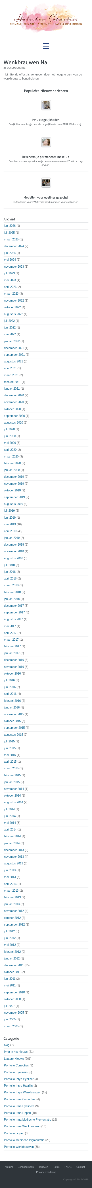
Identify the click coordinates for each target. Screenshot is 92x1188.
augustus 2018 (13, 558)
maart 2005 (11, 1026)
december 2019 (14, 476)
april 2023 (10, 287)
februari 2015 (12, 775)
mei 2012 (10, 944)
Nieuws (9, 1167)
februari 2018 (12, 592)
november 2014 (14, 789)
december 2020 (14, 395)
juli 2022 (9, 320)
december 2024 (14, 246)
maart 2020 (11, 456)
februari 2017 (12, 646)
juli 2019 (9, 510)
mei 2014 (10, 822)
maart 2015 (11, 768)
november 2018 (14, 551)
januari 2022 (12, 341)
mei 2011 (10, 985)
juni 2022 (10, 327)
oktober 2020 (12, 409)
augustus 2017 (13, 619)
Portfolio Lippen (14, 1133)
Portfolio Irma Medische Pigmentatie (27, 1119)
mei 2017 (10, 626)
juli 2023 (9, 273)
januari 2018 (12, 599)
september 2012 (14, 924)
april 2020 (10, 449)
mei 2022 (10, 334)
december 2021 (14, 348)
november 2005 (14, 1012)
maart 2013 (11, 890)
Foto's (56, 1167)
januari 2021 (12, 388)
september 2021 (14, 354)
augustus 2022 (13, 314)
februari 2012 (12, 951)
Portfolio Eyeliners (16, 1072)
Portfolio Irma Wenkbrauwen (22, 1126)
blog (6, 1045)
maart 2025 (11, 239)
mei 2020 (10, 442)
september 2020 (14, 415)
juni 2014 (10, 816)
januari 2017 (12, 653)
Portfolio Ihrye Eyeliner (18, 1079)
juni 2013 (10, 870)
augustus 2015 (13, 734)
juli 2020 (9, 429)
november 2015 (14, 714)
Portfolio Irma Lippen (17, 1113)
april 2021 (10, 368)
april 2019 (10, 531)
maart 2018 (11, 585)
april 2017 (10, 633)
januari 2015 (12, 782)
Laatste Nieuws (14, 1058)
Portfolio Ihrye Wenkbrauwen (22, 1092)
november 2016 (14, 666)
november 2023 (14, 266)
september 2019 (14, 497)
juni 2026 (10, 225)
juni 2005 (10, 1019)
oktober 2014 (12, 795)
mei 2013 (10, 877)
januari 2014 (12, 843)
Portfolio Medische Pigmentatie (24, 1140)
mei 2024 (10, 259)
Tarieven (43, 1167)
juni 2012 (10, 938)
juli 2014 (9, 809)
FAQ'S (68, 1167)
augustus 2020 (13, 422)
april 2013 (10, 884)
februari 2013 (12, 897)
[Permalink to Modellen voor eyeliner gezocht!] (46, 189)
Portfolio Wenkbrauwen (19, 1146)
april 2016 (10, 693)
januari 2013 (12, 904)
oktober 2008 (12, 999)
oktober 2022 (12, 307)
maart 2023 (11, 293)
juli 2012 (9, 931)
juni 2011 (9, 978)
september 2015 (14, 727)
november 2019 (14, 483)
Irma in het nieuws (16, 1051)
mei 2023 (10, 280)
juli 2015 (9, 741)
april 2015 (10, 761)
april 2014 (10, 829)
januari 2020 (12, 470)
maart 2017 (11, 639)
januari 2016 (12, 707)
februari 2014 (12, 836)
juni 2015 (10, 748)
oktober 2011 (12, 972)
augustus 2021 (13, 361)
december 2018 (14, 544)
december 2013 (14, 850)
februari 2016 (12, 700)
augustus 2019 (13, 504)
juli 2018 (9, 565)
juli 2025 (9, 232)
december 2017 (14, 605)
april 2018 (10, 578)
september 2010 (14, 992)
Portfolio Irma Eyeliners (19, 1106)
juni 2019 (10, 517)
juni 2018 (10, 571)
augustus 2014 (13, 802)
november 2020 (14, 402)
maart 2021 (11, 375)
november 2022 (14, 300)
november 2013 (14, 856)
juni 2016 (10, 687)
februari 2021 (12, 382)
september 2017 (14, 612)
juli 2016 (9, 680)
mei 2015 (10, 755)
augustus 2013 (13, 863)
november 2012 (14, 911)
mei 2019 (10, 524)
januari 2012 (12, 958)
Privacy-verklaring (46, 1172)
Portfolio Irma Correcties (20, 1099)
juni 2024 (10, 253)
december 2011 (14, 965)
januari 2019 (12, 538)
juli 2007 (9, 1006)
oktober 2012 (12, 917)
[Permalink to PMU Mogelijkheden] (46, 112)
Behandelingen (26, 1167)
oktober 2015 (12, 721)
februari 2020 (12, 463)
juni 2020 (10, 436)
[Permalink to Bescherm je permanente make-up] (46, 149)
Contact (80, 1167)
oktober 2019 (12, 490)
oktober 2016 (12, 673)
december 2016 (14, 660)
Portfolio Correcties (16, 1065)
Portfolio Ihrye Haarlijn (18, 1085)
